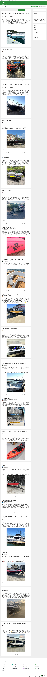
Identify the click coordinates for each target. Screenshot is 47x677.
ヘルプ (45, 676)
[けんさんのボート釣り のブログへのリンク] (2, 192)
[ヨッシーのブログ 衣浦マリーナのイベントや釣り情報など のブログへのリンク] (2, 400)
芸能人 (28, 9)
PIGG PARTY (26, 666)
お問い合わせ (30, 676)
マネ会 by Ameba (27, 664)
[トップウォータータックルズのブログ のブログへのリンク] (2, 16)
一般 (21, 9)
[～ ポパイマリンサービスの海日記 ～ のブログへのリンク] (2, 502)
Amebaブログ (38, 664)
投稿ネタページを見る (42, 6)
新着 (2, 6)
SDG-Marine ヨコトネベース (7, 295)
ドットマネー (14, 664)
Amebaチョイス (4, 664)
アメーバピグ (14, 666)
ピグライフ (3, 668)
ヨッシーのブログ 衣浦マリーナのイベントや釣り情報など (10, 399)
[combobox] (39, 10)
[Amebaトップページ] (2, 0)
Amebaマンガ (38, 666)
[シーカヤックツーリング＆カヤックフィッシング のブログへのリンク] (2, 229)
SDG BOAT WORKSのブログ (7, 553)
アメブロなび (37, 668)
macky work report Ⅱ (6, 157)
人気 (5, 6)
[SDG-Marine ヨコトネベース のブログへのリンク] (2, 296)
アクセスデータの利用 (40, 676)
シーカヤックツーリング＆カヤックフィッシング (9, 228)
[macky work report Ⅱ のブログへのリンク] (2, 157)
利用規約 (35, 676)
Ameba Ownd (3, 666)
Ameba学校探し (4, 670)
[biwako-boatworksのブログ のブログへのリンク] (2, 122)
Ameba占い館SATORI (27, 668)
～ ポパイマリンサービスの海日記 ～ (8, 501)
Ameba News (15, 668)
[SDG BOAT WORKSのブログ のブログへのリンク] (2, 554)
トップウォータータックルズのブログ (8, 16)
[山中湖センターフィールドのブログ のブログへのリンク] (2, 51)
